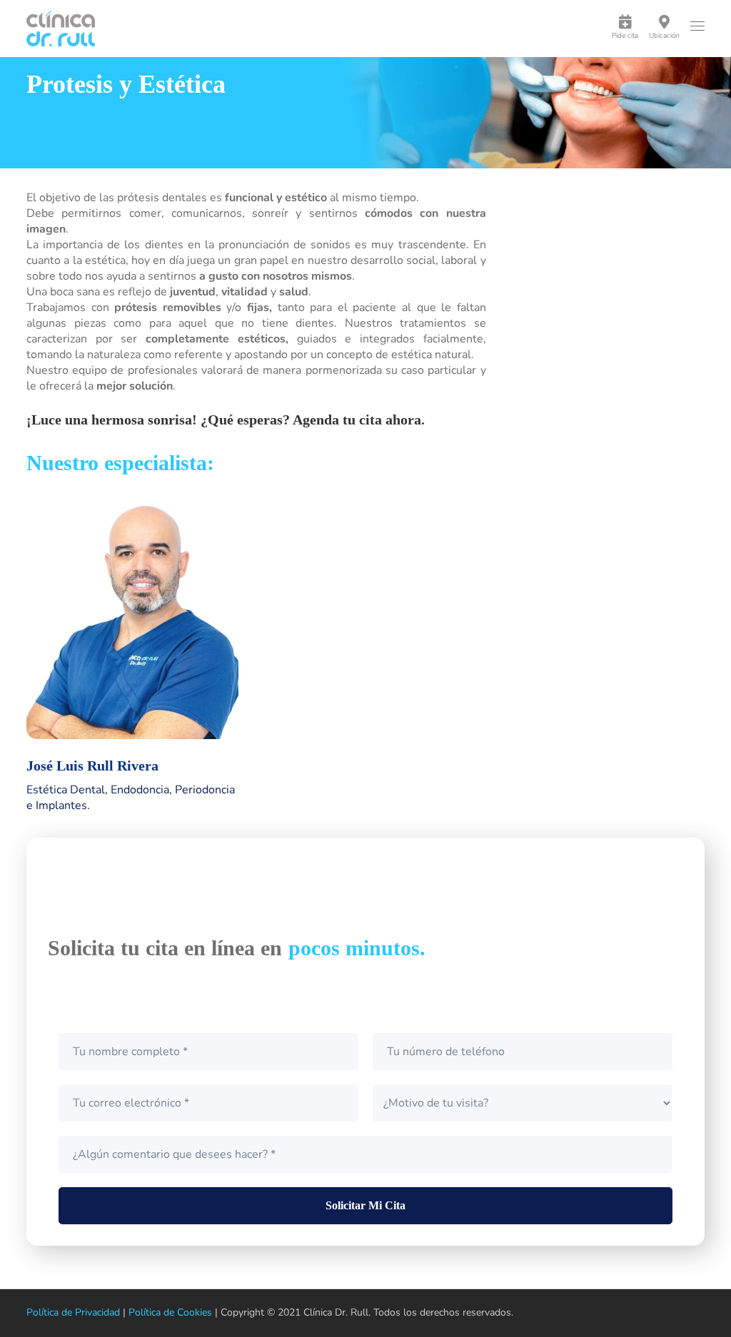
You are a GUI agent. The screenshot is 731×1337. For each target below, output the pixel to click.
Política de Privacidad (73, 1312)
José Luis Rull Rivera (92, 765)
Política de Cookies (170, 1312)
